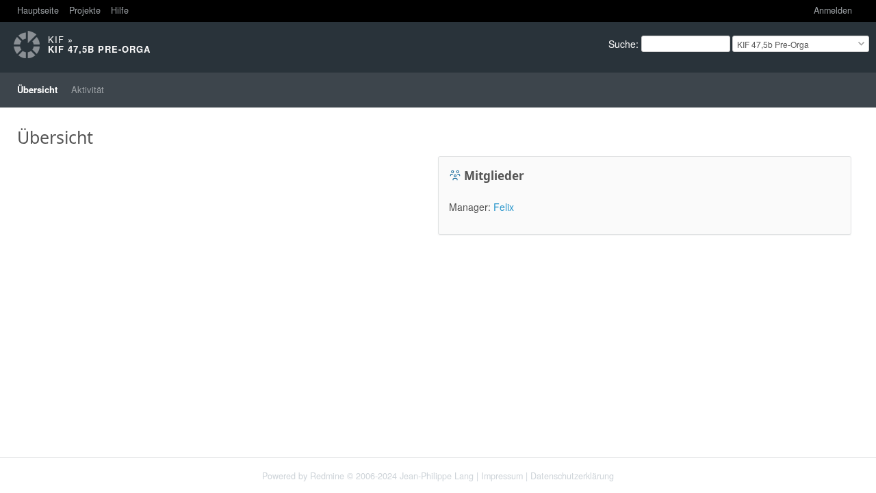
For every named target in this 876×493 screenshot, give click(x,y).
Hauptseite (38, 10)
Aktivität (87, 89)
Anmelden (833, 10)
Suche (622, 44)
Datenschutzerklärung (572, 476)
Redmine (327, 476)
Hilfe (120, 10)
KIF (56, 39)
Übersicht (37, 89)
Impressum (502, 476)
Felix (503, 207)
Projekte (85, 10)
